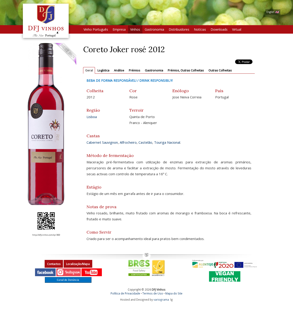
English (270, 11)
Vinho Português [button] (96, 29)
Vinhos (135, 29)
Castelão (145, 142)
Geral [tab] (89, 70)
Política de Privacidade (125, 293)
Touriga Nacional (167, 142)
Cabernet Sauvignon (102, 142)
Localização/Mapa (78, 264)
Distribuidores (179, 29)
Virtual (236, 29)
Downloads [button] (219, 29)
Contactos (53, 264)
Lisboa (92, 116)
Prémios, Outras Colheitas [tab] (186, 70)
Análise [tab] (119, 70)
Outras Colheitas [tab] (220, 70)
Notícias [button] (200, 29)
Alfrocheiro (128, 142)
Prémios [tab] (134, 70)
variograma (161, 299)
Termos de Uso (152, 293)
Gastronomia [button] (154, 29)
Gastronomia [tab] (154, 70)
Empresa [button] (119, 29)
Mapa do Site (173, 293)
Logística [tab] (103, 70)
